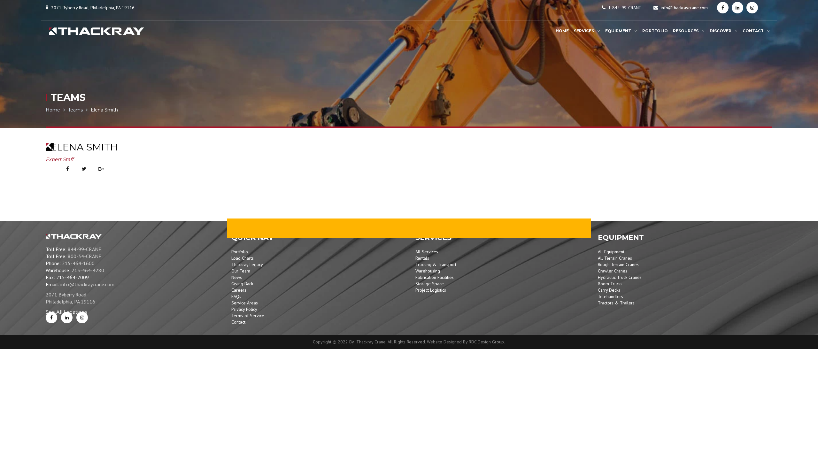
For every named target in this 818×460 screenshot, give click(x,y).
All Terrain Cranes (615, 258)
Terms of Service (247, 315)
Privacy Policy (244, 309)
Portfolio (239, 252)
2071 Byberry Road (66, 294)
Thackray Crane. (370, 342)
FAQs (236, 296)
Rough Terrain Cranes (618, 264)
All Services (426, 252)
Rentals (422, 258)
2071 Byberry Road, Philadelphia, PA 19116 (93, 8)
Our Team (240, 271)
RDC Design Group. (487, 342)
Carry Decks (609, 290)
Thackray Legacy (247, 264)
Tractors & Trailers (616, 303)
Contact (238, 322)
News (236, 277)
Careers (238, 290)
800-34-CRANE (84, 256)
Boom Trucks (610, 284)
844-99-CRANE (84, 249)
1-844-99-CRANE (624, 8)
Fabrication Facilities (434, 277)
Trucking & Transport (435, 264)
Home (53, 110)
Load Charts (242, 258)
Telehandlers (610, 296)
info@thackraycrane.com (684, 8)
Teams (75, 110)
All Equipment (611, 252)
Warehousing (427, 271)
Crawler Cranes (612, 271)
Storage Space (429, 284)
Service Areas (244, 303)
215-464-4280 (88, 270)
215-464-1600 (78, 263)
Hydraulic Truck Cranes (620, 277)
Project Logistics (430, 290)
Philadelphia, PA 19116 (70, 301)
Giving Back (242, 284)
